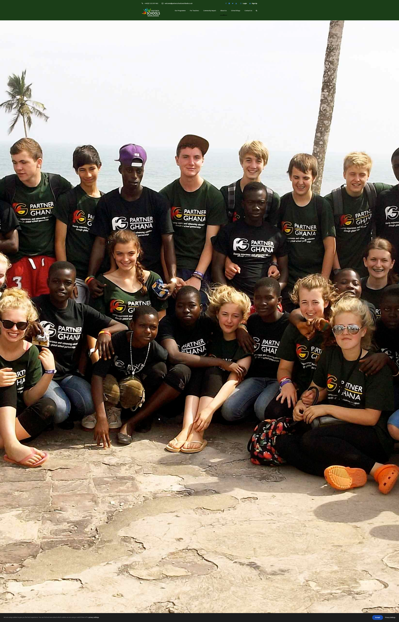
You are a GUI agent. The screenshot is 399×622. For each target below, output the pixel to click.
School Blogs (235, 10)
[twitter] (232, 3)
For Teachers (194, 10)
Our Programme (180, 10)
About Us (223, 10)
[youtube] (236, 3)
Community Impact (209, 10)
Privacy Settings (390, 617)
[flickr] (229, 3)
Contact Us (248, 10)
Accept (377, 617)
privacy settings (94, 617)
